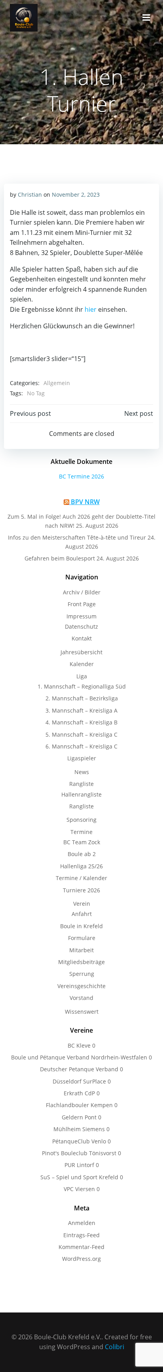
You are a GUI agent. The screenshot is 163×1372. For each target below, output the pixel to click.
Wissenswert (82, 1011)
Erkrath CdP (79, 1093)
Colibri (114, 1346)
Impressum (81, 616)
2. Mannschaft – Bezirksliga (81, 698)
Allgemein (57, 383)
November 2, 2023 (76, 194)
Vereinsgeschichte (81, 986)
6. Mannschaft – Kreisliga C (81, 746)
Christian (30, 194)
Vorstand (81, 998)
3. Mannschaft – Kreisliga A (81, 710)
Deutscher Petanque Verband (79, 1069)
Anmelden (81, 1223)
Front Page (82, 604)
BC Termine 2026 (81, 476)
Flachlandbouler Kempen (79, 1105)
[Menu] (146, 17)
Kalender (82, 664)
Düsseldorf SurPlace (79, 1081)
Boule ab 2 (82, 854)
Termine (81, 832)
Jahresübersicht (81, 652)
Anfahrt (82, 914)
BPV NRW (85, 501)
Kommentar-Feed (81, 1247)
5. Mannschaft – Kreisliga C (81, 734)
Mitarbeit (81, 950)
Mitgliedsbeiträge (81, 962)
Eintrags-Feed (81, 1235)
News (81, 772)
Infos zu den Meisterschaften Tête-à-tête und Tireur (77, 537)
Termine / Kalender (81, 878)
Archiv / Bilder (81, 592)
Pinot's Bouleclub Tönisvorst (79, 1153)
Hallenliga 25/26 (81, 866)
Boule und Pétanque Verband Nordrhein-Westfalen (79, 1057)
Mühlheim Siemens (79, 1129)
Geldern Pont (79, 1117)
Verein (81, 903)
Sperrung (81, 973)
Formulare (81, 938)
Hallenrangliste (81, 794)
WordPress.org (81, 1258)
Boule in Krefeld (81, 926)
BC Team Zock (81, 842)
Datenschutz (81, 626)
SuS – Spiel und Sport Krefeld (79, 1177)
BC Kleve (79, 1045)
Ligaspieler (81, 758)
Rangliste (81, 783)
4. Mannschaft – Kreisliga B (81, 722)
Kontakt (82, 638)
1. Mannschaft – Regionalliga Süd (82, 686)
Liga (81, 676)
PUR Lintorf (79, 1165)
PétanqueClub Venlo (79, 1141)
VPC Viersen (79, 1189)
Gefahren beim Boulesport (60, 558)
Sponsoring (81, 819)
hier (91, 309)
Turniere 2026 (81, 890)
